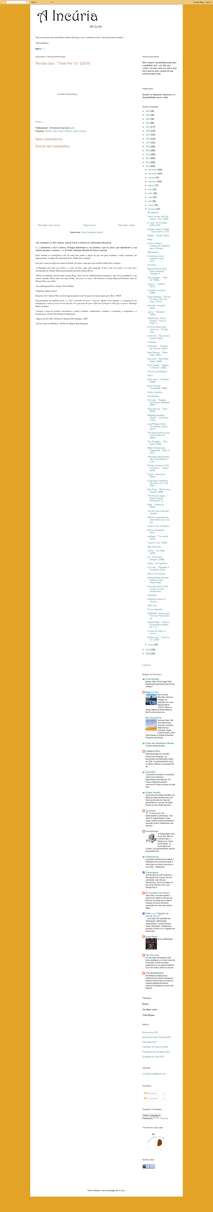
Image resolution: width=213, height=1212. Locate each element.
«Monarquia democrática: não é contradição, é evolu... (158, 459)
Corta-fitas (150, 772)
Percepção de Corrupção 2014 (156, 1052)
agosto (151, 185)
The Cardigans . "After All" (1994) (157, 279)
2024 (148, 115)
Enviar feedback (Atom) (92, 232)
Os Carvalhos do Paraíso (158, 893)
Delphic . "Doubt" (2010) (158, 235)
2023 (148, 119)
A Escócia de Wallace (157, 371)
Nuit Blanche (153, 212)
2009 (148, 653)
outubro (151, 177)
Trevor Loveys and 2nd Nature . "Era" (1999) (157, 217)
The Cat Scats (152, 955)
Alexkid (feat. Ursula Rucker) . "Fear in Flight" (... (156, 320)
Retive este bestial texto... (155, 531)
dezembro (153, 170)
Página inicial (89, 225)
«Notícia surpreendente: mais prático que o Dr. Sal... (158, 519)
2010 (148, 650)
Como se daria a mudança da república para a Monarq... (158, 245)
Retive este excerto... (157, 574)
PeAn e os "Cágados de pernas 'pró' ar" (157, 914)
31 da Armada (152, 679)
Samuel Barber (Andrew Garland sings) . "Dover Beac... (158, 580)
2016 (148, 146)
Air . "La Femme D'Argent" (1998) (155, 558)
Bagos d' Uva (152, 692)
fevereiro (152, 209)
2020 (148, 131)
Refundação (152, 252)
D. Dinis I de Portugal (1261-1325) (157, 224)
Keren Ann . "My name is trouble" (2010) (158, 337)
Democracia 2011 (150, 1032)
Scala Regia (151, 936)
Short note (152, 605)
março (151, 205)
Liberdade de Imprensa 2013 (155, 1047)
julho (150, 189)
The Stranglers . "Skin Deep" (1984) (157, 442)
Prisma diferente (154, 609)
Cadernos (146, 665)
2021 (148, 127)
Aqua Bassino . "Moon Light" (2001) (157, 353)
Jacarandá (150, 811)
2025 (148, 111)
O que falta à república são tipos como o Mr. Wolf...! (158, 483)
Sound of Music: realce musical (72, 131)
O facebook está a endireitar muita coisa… (155, 258)
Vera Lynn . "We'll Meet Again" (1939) (157, 360)
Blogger (122, 1190)
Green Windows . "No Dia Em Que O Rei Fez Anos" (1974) (158, 299)
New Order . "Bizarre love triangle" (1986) (158, 490)
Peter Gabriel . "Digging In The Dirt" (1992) (158, 366)
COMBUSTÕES (153, 751)
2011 (148, 166)
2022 (148, 123)
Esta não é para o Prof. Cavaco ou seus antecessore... (157, 588)
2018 (148, 139)
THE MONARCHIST (155, 973)
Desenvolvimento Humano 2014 (156, 1037)
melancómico (152, 857)
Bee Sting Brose (153, 718)
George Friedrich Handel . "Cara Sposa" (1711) (158, 230)
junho (151, 193)
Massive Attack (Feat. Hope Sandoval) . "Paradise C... (157, 271)
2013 (148, 158)
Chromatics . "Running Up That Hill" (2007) (157, 347)
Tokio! (150, 375)
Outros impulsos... (155, 392)
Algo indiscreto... (155, 547)
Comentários (152, 1098)
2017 (148, 142)
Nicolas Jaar (50, 131)
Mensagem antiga (127, 225)
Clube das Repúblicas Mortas (160, 743)
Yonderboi (151, 342)
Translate (164, 1118)
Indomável (152, 595)
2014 (148, 154)
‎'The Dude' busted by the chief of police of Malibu (158, 435)
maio (150, 197)
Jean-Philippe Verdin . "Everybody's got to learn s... (157, 426)
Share (38, 122)
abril (150, 201)
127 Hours (152, 265)
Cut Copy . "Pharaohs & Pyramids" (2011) (158, 568)
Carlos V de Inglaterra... (158, 563)
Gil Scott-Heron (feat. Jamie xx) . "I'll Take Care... (157, 329)
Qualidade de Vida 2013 (153, 1056)
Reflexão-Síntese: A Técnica (156, 600)
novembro (153, 173)
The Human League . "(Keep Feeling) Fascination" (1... (157, 498)
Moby (149, 239)
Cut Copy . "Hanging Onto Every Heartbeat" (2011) (158, 402)
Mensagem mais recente (49, 225)
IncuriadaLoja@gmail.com (154, 1074)
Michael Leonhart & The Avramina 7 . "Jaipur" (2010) (158, 467)
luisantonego (152, 831)
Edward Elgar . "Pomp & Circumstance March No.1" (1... (158, 624)
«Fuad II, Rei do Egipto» (158, 526)
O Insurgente (152, 872)
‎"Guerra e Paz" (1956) (157, 543)
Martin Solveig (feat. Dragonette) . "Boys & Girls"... (158, 450)
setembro (152, 181)
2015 (148, 150)
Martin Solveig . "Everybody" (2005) (157, 387)
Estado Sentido (153, 792)
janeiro (151, 645)
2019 (148, 135)
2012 (148, 162)
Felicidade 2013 (149, 1042)
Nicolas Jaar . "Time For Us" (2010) (63, 63)
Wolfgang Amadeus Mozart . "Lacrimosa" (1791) (158, 417)
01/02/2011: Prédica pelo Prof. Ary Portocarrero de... (158, 615)
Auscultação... (153, 396)
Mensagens (151, 1093)
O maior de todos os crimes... (156, 632)
